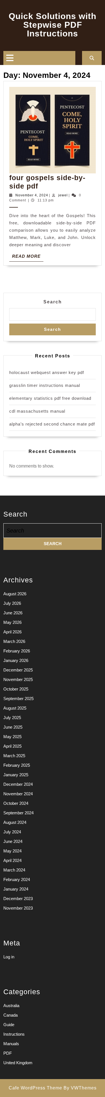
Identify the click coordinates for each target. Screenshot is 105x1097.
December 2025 (18, 670)
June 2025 (12, 727)
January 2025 (15, 774)
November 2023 (18, 908)
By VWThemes (80, 1088)
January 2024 (15, 889)
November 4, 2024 (31, 195)
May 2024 (12, 851)
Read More (27, 257)
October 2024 (15, 803)
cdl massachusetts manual (37, 411)
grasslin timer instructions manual (44, 385)
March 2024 (14, 870)
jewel (63, 195)
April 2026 (12, 631)
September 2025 (18, 698)
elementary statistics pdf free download (50, 398)
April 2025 (12, 746)
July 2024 (12, 831)
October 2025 (15, 689)
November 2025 (18, 679)
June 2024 (12, 841)
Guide (8, 1024)
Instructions (14, 1034)
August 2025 (14, 708)
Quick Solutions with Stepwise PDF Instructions (52, 24)
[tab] (9, 58)
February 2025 (16, 765)
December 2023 (18, 898)
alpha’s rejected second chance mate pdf (52, 424)
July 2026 (12, 603)
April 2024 (12, 860)
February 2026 (16, 651)
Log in (8, 956)
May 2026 (12, 622)
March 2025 (14, 755)
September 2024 (18, 812)
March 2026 (14, 641)
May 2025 (12, 736)
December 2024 (18, 784)
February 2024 (16, 879)
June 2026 (12, 612)
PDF (7, 1053)
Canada (10, 1015)
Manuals (11, 1043)
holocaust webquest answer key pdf (46, 372)
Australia (11, 1005)
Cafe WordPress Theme (35, 1088)
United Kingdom (17, 1062)
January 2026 (15, 660)
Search (52, 301)
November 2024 (18, 793)
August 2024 (14, 822)
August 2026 (14, 593)
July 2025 (12, 717)
